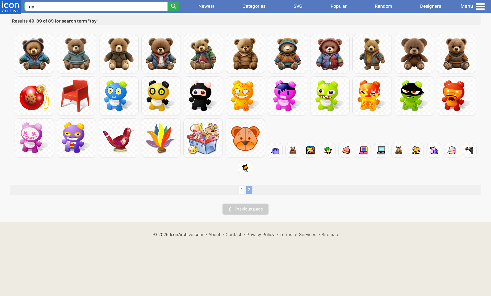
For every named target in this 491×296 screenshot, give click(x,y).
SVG (298, 6)
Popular (339, 6)
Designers (430, 6)
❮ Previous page (245, 209)
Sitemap (329, 234)
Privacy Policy (260, 234)
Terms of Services (298, 234)
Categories (253, 6)
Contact (233, 234)
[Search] (173, 6)
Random (383, 6)
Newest (206, 6)
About (214, 234)
